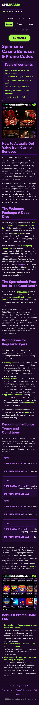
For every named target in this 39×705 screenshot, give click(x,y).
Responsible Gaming (25, 686)
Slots (31, 24)
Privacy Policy (7, 690)
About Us (10, 686)
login (27, 412)
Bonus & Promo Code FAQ (14, 97)
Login (13, 30)
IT (13, 12)
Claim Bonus (19, 38)
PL (21, 12)
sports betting (23, 292)
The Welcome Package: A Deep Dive (18, 77)
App (30, 18)
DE (10, 12)
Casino (10, 18)
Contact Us (19, 694)
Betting (21, 18)
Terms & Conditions (23, 690)
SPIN (11, 5)
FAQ (35, 690)
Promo (9, 24)
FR (16, 12)
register (18, 233)
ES (7, 12)
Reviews (20, 24)
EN (4, 12)
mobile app (29, 403)
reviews (32, 566)
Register (24, 30)
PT (19, 12)
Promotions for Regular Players (16, 87)
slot (26, 384)
